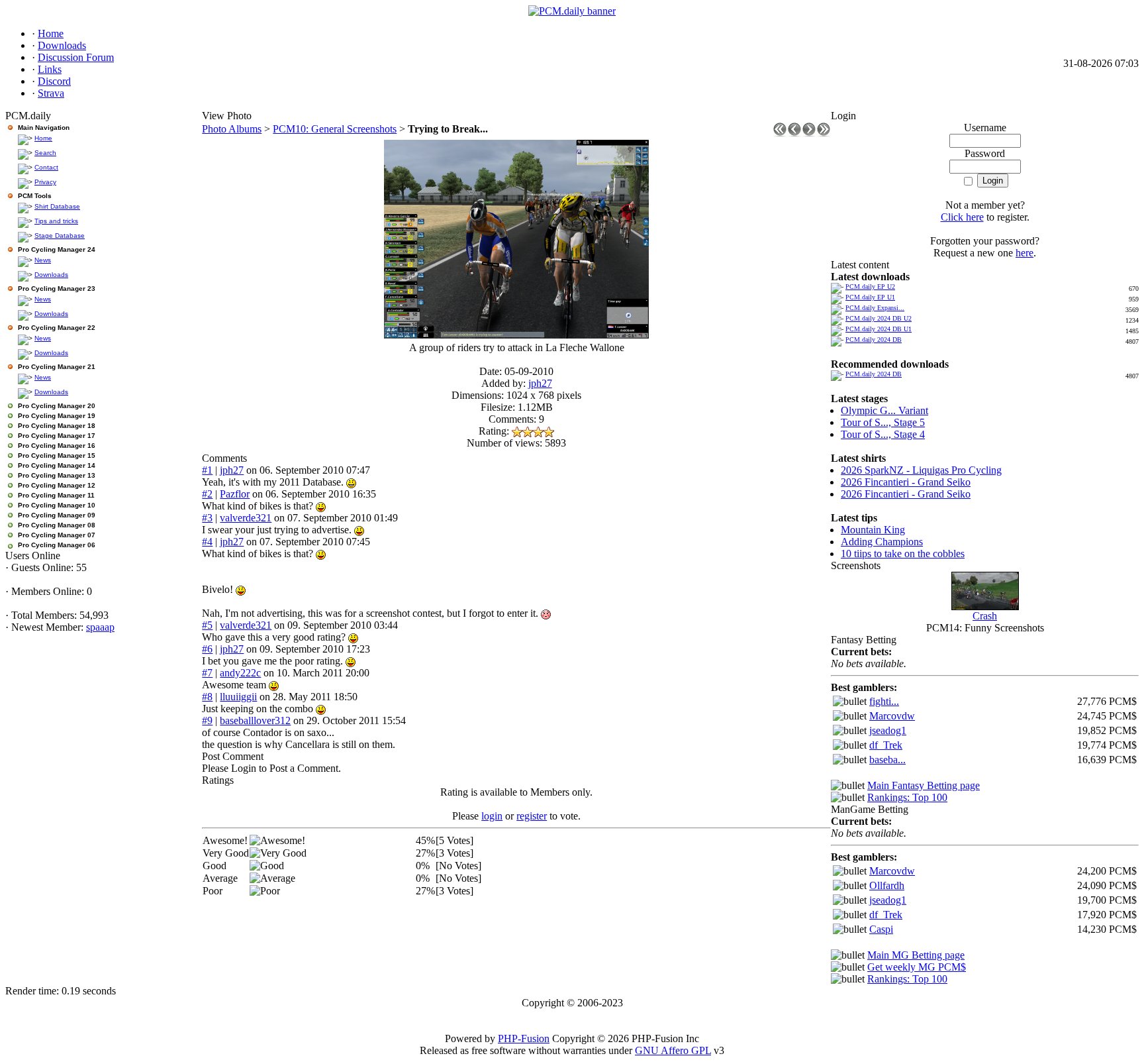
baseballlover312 (255, 720)
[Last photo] (823, 132)
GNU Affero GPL (673, 1050)
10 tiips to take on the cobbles (903, 553)
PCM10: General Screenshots (335, 128)
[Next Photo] (809, 132)
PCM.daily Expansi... (874, 307)
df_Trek (885, 745)
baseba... (887, 759)
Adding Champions (882, 541)
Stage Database (59, 235)
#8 (207, 696)
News (42, 260)
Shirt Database (57, 206)
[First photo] (780, 132)
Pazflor (235, 494)
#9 (207, 720)
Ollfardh (886, 885)
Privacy (45, 182)
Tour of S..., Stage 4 (883, 434)
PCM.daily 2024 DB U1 (878, 329)
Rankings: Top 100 (907, 797)
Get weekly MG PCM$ (916, 967)
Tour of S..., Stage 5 (883, 422)
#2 (207, 494)
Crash (985, 615)
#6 (207, 649)
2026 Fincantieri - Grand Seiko (906, 482)
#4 (207, 541)
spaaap (100, 627)
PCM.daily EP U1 (870, 297)
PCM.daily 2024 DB (873, 339)
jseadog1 (887, 730)
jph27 (540, 383)
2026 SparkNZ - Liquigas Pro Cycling (921, 470)
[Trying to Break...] (516, 335)
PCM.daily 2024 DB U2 (878, 318)
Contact (46, 167)
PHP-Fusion (523, 1038)
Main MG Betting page (916, 955)
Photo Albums (232, 128)
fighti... (884, 701)
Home (43, 138)
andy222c (240, 672)
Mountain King (873, 529)
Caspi (881, 929)
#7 (207, 672)
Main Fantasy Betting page (923, 785)
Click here (962, 217)
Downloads (51, 274)
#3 (207, 517)
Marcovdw (892, 715)
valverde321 (245, 517)
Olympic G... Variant (884, 410)
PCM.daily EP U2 (870, 286)
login (491, 816)
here (1024, 252)
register (531, 816)
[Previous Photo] (794, 132)
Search (45, 152)
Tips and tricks (56, 221)
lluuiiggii (238, 696)
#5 (207, 625)
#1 (207, 470)
